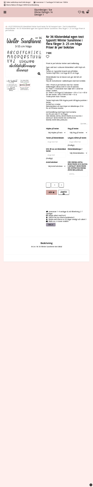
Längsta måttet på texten (77, 138)
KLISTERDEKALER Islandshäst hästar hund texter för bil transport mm (35, 26)
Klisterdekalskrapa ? (75, 149)
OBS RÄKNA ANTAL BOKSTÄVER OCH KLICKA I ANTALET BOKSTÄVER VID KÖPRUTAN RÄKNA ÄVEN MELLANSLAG (77, 166)
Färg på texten (73, 129)
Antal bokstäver (52, 162)
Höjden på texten (52, 129)
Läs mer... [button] (84, 124)
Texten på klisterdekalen (55, 138)
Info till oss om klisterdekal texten (56, 150)
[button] (79, 12)
